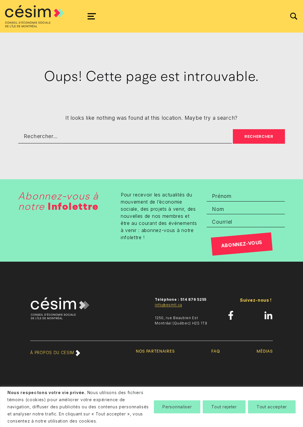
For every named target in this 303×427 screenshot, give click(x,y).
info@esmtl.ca (168, 305)
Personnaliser (177, 406)
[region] (151, 407)
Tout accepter (272, 406)
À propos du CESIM (52, 352)
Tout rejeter (224, 406)
